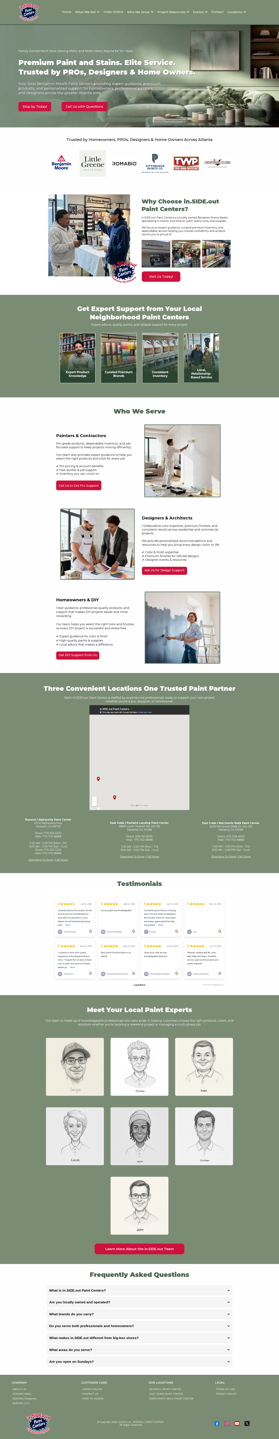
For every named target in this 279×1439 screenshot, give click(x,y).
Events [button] (198, 12)
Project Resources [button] (171, 12)
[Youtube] (237, 1423)
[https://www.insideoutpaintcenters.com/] (28, 12)
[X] (247, 1423)
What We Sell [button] (85, 12)
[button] (152, 12)
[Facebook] (217, 1423)
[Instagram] (227, 1423)
